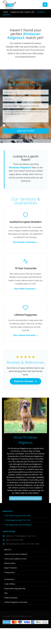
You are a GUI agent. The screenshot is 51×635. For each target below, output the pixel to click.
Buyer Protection (10, 568)
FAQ (5, 593)
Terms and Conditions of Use (15, 559)
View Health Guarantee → (25, 288)
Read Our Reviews (23, 381)
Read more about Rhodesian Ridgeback (25, 498)
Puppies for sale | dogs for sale (22, 12)
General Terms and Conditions (15, 554)
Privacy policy (9, 572)
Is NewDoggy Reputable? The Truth (17, 520)
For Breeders (9, 579)
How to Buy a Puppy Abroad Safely (17, 515)
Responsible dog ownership (15, 588)
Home (5, 12)
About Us (7, 549)
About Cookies (9, 563)
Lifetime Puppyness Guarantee (15, 602)
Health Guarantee (10, 598)
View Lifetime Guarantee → (25, 335)
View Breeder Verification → (25, 242)
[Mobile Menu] (45, 4)
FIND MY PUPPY (25, 131)
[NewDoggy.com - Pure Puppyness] (9, 5)
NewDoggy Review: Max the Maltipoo (18, 525)
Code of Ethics (9, 584)
